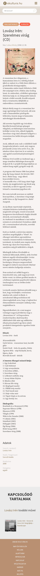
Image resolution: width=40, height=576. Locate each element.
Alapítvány (20, 553)
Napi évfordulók (20, 546)
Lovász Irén (7, 450)
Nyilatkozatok (20, 564)
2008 (4, 463)
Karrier (20, 567)
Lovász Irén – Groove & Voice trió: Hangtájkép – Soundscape (25, 523)
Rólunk (20, 550)
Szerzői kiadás (8, 457)
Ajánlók (25, 24)
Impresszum (20, 557)
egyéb (5, 470)
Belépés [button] (20, 574)
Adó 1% (20, 571)
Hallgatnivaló (10, 24)
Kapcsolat (20, 560)
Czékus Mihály (11, 45)
